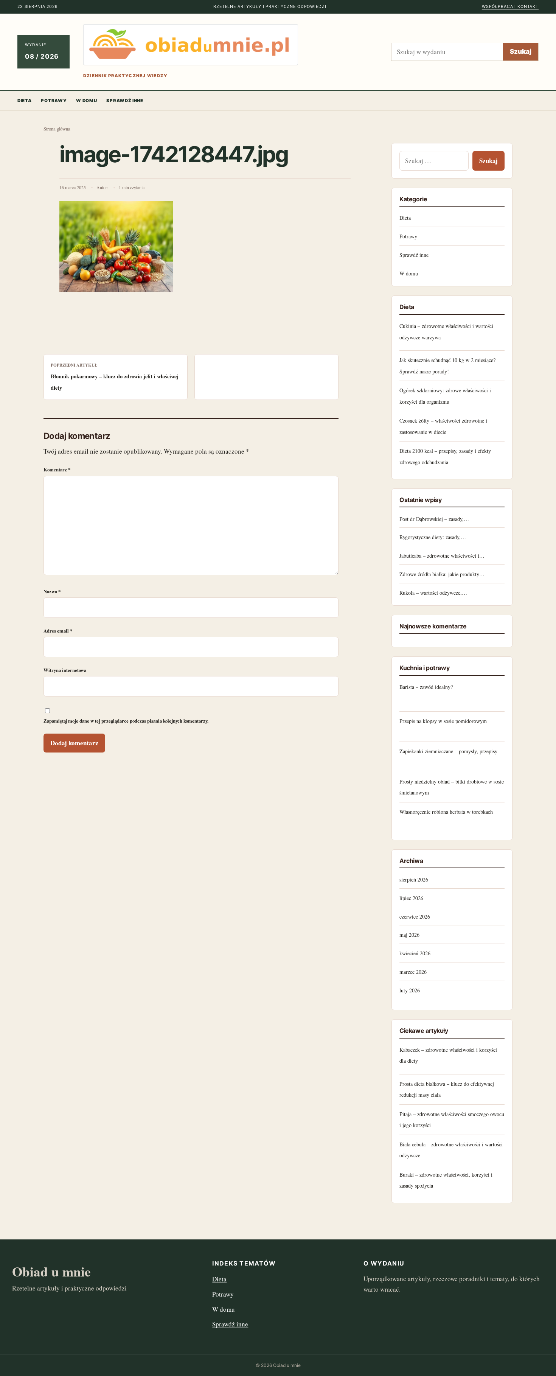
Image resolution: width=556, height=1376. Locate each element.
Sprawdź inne (124, 100)
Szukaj (520, 51)
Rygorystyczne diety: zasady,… (432, 537)
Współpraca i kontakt (510, 6)
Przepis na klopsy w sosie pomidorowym (443, 721)
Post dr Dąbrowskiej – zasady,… (434, 518)
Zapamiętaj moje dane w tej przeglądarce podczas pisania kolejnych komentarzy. (125, 720)
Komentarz (56, 469)
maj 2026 (409, 934)
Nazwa (52, 591)
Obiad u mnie (51, 1271)
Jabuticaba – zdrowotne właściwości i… (442, 555)
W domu (86, 100)
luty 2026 (409, 990)
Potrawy (54, 100)
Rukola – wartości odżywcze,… (433, 592)
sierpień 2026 (413, 879)
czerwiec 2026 (414, 916)
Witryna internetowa (64, 670)
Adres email (57, 630)
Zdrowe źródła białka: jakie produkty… (442, 574)
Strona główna (56, 129)
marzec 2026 (413, 971)
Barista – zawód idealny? (426, 686)
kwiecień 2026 (414, 953)
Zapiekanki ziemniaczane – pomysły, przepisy (448, 751)
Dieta (24, 100)
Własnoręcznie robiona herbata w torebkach (446, 811)
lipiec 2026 (411, 898)
